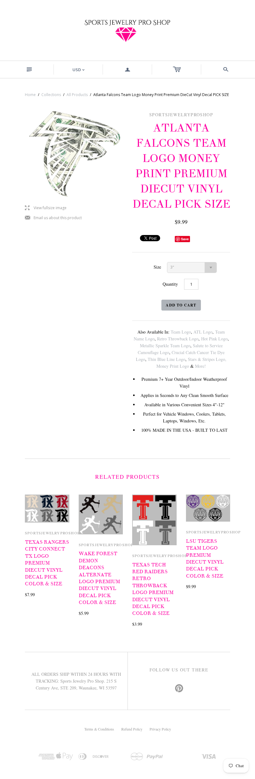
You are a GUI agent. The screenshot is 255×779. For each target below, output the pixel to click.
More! (200, 366)
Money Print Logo (172, 366)
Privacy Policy (160, 728)
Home (30, 94)
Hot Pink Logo (214, 339)
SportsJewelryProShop (52, 532)
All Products (77, 94)
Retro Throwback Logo (177, 339)
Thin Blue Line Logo (166, 359)
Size (157, 267)
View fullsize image (46, 208)
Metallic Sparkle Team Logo (165, 345)
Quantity (170, 284)
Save (185, 239)
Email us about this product (53, 218)
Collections (51, 94)
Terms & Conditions (99, 728)
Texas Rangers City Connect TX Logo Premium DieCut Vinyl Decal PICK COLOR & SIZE (47, 563)
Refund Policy (131, 728)
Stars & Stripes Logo (206, 359)
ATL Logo (202, 332)
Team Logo (181, 332)
